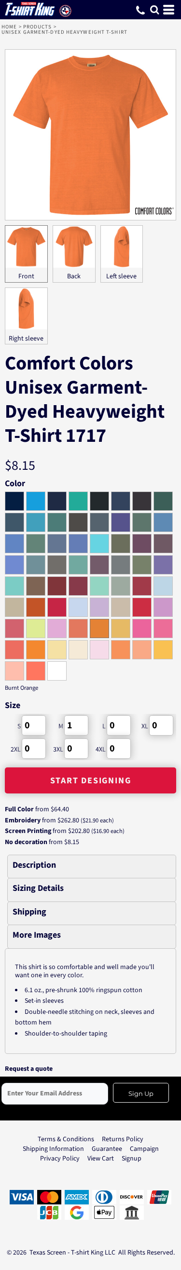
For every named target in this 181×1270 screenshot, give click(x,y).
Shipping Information (53, 1149)
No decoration (26, 842)
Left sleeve (121, 276)
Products (37, 26)
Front (26, 276)
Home (9, 26)
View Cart (100, 1158)
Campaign (144, 1149)
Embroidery (23, 820)
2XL (16, 749)
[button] (154, 9)
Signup (131, 1158)
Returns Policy (122, 1139)
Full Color (19, 809)
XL (144, 726)
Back (74, 276)
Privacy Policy (60, 1158)
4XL (101, 749)
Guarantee (107, 1149)
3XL (58, 749)
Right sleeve (26, 338)
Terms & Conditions (66, 1139)
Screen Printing (28, 831)
